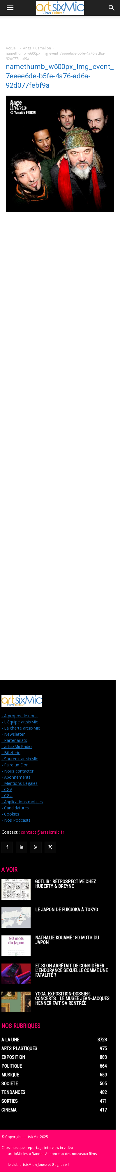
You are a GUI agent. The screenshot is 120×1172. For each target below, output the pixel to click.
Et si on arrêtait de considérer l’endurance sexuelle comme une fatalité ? (71, 970)
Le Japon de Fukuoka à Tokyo (66, 909)
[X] (50, 847)
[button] (10, 8)
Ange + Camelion (37, 48)
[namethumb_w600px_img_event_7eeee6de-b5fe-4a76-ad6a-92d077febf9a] (60, 210)
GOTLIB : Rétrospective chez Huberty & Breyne (65, 884)
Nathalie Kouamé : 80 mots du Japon (67, 940)
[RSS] (35, 847)
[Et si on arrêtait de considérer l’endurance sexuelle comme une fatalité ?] (16, 974)
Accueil (11, 48)
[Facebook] (7, 847)
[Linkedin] (21, 847)
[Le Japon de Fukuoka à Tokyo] (16, 917)
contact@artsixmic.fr (42, 832)
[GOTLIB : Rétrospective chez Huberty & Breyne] (16, 889)
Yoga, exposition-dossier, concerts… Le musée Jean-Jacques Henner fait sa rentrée (72, 998)
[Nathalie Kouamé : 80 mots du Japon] (16, 945)
